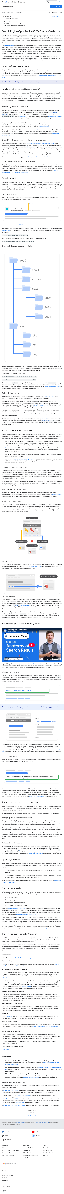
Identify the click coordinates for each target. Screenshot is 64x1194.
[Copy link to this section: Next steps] (12, 1057)
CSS (27, 147)
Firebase (4, 1172)
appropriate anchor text (34, 566)
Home (3, 12)
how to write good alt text (36, 853)
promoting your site (44, 127)
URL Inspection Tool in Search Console (37, 157)
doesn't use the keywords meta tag (21, 958)
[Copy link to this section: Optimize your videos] (21, 860)
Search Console (56, 6)
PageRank (9, 1016)
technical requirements (54, 116)
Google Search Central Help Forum (12, 1099)
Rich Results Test (47, 1150)
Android (4, 1167)
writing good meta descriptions (37, 796)
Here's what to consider (52, 82)
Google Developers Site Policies (41, 1122)
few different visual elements (38, 664)
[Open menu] (2, 2)
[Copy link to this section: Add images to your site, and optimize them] (40, 802)
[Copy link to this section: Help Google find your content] (29, 107)
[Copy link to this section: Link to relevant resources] (22, 501)
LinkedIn (19, 1095)
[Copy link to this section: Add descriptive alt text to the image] (29, 843)
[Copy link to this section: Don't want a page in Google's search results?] (36, 162)
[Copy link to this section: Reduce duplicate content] (22, 393)
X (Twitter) (27, 1095)
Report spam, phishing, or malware (10, 1152)
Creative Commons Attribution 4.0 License (44, 1121)
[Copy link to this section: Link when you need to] (16, 596)
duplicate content (49, 396)
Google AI (4, 1177)
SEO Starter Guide (27, 1150)
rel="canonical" (47, 420)
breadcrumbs (7, 978)
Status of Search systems (29, 1152)
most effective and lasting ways (16, 908)
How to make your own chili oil (18, 690)
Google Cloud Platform (7, 1175)
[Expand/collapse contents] (10, 16)
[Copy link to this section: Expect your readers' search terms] (28, 467)
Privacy (8, 1186)
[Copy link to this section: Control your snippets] (19, 756)
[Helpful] (58, 12)
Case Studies (26, 1157)
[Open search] (45, 2)
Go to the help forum (7, 1147)
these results (22, 116)
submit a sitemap (38, 130)
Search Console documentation (30, 1155)
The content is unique (11, 448)
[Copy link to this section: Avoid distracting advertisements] (27, 490)
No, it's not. (6, 1049)
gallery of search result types (31, 1077)
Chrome (4, 1170)
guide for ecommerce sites (52, 386)
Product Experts (20, 1102)
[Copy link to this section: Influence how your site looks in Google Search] (43, 624)
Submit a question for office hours (10, 1150)
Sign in (60, 1)
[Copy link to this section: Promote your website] (22, 888)
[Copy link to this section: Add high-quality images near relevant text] (33, 818)
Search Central (19, 2)
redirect (44, 419)
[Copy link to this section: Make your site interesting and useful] (35, 430)
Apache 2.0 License (20, 1122)
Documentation (7, 7)
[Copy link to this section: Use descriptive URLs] (18, 194)
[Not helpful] (61, 12)
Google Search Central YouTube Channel (14, 1105)
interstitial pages (57, 494)
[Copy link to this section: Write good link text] (14, 561)
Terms (3, 1186)
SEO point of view (26, 986)
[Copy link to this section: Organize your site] (19, 178)
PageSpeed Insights (48, 1152)
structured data (6, 230)
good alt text (22, 850)
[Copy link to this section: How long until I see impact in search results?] (41, 89)
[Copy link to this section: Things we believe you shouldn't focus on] (38, 934)
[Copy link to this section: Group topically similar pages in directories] (34, 246)
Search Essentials (9, 45)
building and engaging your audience (26, 914)
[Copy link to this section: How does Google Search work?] (31, 66)
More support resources (8, 1155)
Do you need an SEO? (28, 1147)
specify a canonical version (41, 405)
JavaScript (34, 147)
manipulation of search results (52, 928)
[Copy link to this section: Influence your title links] (20, 672)
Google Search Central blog (10, 1090)
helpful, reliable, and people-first (23, 459)
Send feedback (56, 16)
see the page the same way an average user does (40, 143)
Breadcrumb (32, 204)
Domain (21, 225)
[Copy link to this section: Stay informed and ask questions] (26, 1082)
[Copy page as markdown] (57, 31)
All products (5, 1180)
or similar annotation (22, 605)
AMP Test (45, 1155)
